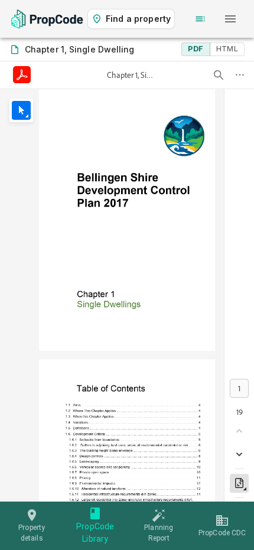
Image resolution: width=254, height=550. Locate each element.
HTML (227, 48)
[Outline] (200, 19)
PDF (195, 48)
